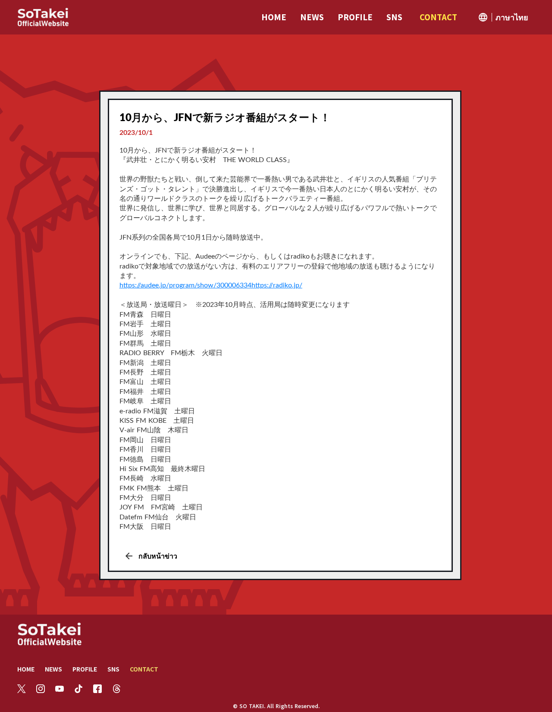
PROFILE (84, 669)
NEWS (53, 669)
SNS (113, 669)
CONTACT (144, 669)
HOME (25, 669)
